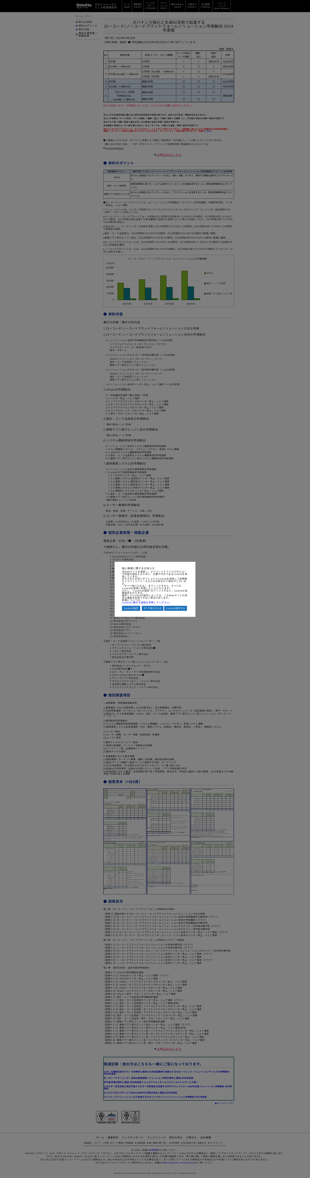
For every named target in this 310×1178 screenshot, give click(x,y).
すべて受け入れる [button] (152, 608)
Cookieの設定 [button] (131, 608)
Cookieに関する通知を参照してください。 (147, 602)
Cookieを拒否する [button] (175, 608)
